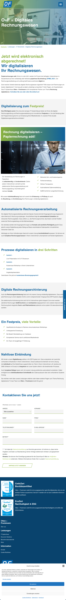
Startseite (4, 47)
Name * (5, 418)
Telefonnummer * (8, 427)
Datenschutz (35, 597)
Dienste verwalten (7, 579)
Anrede (5, 408)
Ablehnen (33, 589)
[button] (63, 566)
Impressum (41, 597)
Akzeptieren (33, 584)
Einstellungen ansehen (33, 593)
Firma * (36, 418)
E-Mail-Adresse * (39, 427)
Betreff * (6, 437)
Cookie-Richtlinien (26, 597)
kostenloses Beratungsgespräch (27, 275)
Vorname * (37, 408)
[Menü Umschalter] (60, 4)
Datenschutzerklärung (19, 449)
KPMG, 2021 (51, 79)
